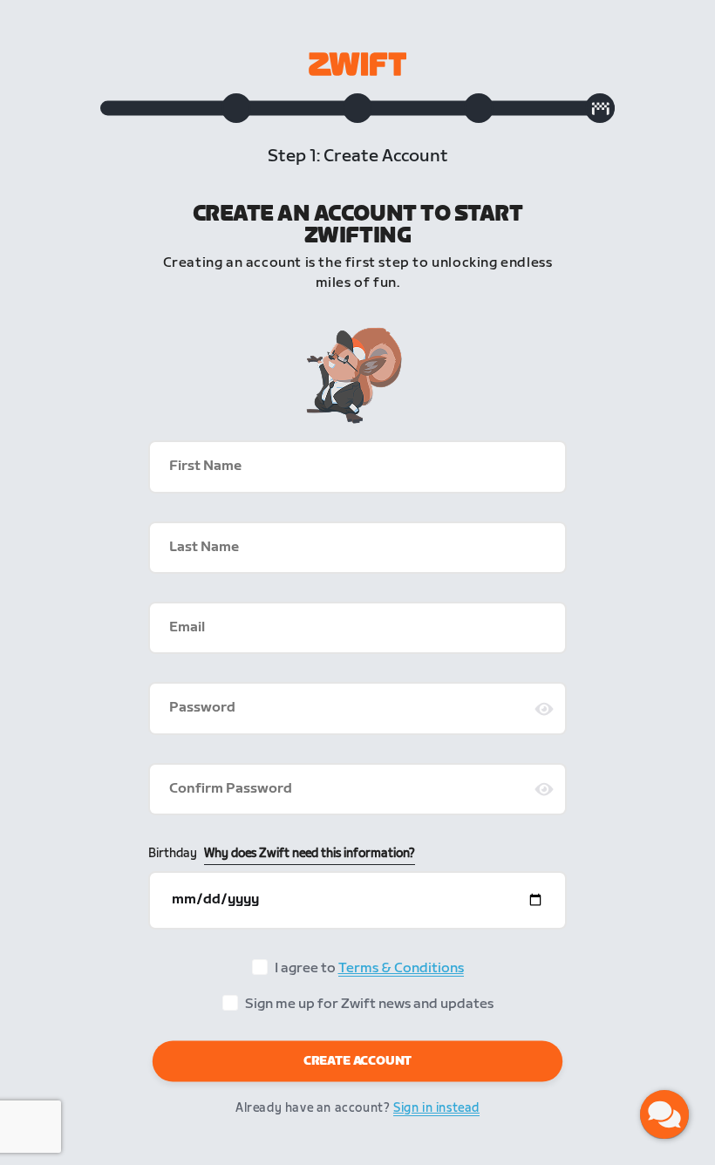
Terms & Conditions (401, 968)
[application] (664, 1114)
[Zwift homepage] (357, 64)
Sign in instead (436, 1107)
